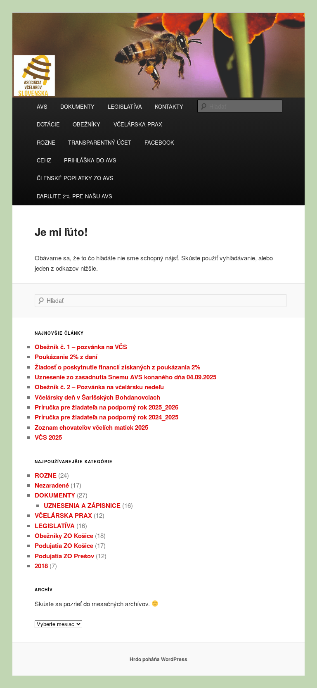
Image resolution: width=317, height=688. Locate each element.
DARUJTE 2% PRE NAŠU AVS (74, 196)
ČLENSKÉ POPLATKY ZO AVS (75, 178)
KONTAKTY (169, 106)
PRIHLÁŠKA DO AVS (90, 160)
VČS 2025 (48, 437)
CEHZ (44, 160)
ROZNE (46, 142)
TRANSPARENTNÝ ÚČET (99, 142)
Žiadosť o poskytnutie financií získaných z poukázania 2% (117, 366)
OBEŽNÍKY (86, 124)
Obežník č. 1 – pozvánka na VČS (81, 346)
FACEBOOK (159, 142)
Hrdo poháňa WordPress (158, 659)
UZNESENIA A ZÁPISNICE (82, 505)
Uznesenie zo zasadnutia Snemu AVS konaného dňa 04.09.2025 (125, 376)
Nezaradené (52, 485)
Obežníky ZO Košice (64, 535)
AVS (42, 106)
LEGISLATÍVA (125, 106)
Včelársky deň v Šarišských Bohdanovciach (97, 397)
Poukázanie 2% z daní (66, 356)
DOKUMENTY (77, 106)
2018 (41, 565)
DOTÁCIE (48, 124)
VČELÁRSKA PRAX (138, 124)
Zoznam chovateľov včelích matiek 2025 (91, 427)
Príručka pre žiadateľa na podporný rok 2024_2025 (106, 416)
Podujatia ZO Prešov (64, 555)
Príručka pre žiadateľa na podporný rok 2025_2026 (106, 407)
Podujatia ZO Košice (64, 545)
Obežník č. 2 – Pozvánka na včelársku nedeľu (99, 386)
